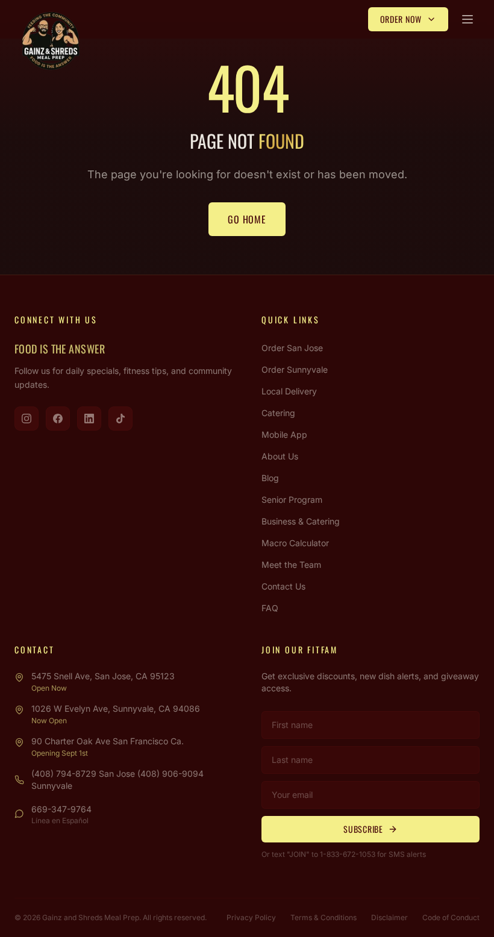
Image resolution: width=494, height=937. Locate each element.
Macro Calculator (295, 543)
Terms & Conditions (323, 917)
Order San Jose (292, 348)
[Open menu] (467, 19)
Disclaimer (389, 917)
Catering (278, 413)
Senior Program (291, 499)
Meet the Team (291, 564)
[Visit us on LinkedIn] (89, 418)
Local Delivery (289, 391)
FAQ (269, 608)
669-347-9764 (61, 809)
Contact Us (283, 586)
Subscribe (363, 829)
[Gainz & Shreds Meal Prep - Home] (50, 41)
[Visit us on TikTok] (120, 418)
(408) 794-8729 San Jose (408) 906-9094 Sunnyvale (117, 779)
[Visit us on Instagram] (26, 418)
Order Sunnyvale (294, 369)
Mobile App (284, 434)
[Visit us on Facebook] (58, 418)
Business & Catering (300, 521)
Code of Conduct (451, 917)
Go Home (247, 219)
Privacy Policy (251, 917)
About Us (279, 456)
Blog (270, 478)
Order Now (401, 19)
